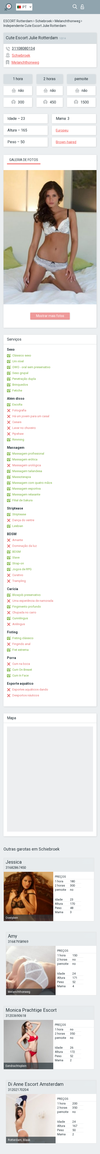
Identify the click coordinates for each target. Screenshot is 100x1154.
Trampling (19, 581)
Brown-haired (66, 142)
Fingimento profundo (26, 606)
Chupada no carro (24, 612)
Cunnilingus (20, 618)
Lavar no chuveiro (24, 428)
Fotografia (19, 410)
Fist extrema (20, 650)
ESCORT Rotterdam (18, 21)
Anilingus (18, 624)
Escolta (17, 404)
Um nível (18, 361)
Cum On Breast (22, 669)
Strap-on (18, 563)
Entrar (83, 5)
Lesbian (17, 526)
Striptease (19, 514)
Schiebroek (43, 21)
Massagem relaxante (26, 494)
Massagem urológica (26, 465)
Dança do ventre (23, 520)
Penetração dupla (24, 379)
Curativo (17, 575)
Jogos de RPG (22, 569)
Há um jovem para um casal (30, 416)
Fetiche (17, 390)
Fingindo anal (21, 644)
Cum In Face (20, 675)
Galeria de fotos (23, 160)
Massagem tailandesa (27, 471)
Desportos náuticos (25, 695)
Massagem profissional (28, 453)
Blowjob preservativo (26, 595)
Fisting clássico (22, 638)
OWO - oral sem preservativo (31, 367)
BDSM (16, 551)
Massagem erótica (24, 459)
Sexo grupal (20, 373)
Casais (16, 422)
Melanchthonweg (67, 21)
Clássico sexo (21, 355)
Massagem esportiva (26, 488)
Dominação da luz (24, 546)
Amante (17, 540)
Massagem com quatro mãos (32, 482)
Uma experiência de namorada (32, 600)
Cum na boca (21, 664)
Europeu (62, 130)
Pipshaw (18, 433)
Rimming (18, 439)
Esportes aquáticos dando (30, 689)
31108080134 (23, 48)
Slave (16, 557)
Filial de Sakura (22, 500)
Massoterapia (21, 477)
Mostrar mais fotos (50, 316)
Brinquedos (20, 384)
